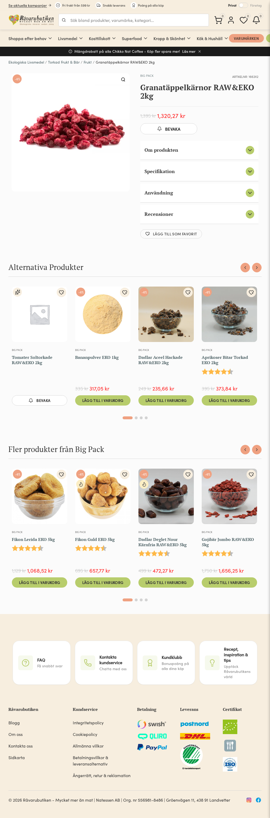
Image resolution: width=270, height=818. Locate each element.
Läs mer (189, 51)
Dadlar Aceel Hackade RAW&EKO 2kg (160, 360)
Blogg (14, 722)
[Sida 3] (141, 417)
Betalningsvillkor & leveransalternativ (90, 761)
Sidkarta (16, 757)
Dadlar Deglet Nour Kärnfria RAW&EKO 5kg (162, 542)
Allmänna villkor (88, 746)
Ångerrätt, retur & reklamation (102, 775)
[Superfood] (145, 38)
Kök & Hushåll (210, 38)
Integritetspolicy (88, 722)
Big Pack (146, 75)
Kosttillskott (99, 38)
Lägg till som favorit (175, 233)
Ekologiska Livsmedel (26, 62)
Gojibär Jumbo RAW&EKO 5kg (228, 542)
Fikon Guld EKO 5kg (95, 539)
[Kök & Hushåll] (226, 38)
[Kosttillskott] (114, 38)
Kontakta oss (20, 746)
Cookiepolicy (85, 734)
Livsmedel (67, 38)
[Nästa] (257, 267)
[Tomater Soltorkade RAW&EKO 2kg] (39, 316)
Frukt (88, 62)
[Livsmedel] (81, 38)
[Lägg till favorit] (61, 292)
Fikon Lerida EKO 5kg (33, 539)
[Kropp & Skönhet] (188, 38)
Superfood (132, 38)
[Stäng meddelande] (199, 51)
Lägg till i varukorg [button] (103, 400)
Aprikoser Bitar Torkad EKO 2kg (225, 360)
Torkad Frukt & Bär (64, 62)
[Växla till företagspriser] (243, 5)
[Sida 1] (128, 417)
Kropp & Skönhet (169, 38)
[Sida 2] (136, 417)
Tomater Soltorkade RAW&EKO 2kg (32, 360)
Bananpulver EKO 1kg (97, 357)
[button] (123, 79)
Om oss (15, 734)
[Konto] (231, 20)
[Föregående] (245, 267)
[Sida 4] (146, 417)
